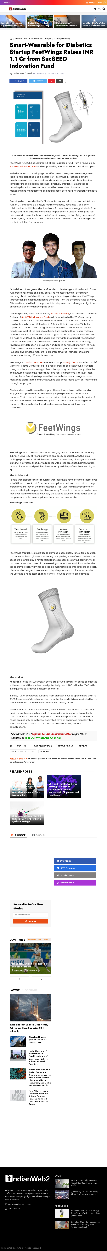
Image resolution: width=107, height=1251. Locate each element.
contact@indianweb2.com (19, 1204)
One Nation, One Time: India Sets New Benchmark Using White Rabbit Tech (66, 25)
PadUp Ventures (35, 362)
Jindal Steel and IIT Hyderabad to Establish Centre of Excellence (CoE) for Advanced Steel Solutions (38, 1057)
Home (5, 3)
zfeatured (44, 751)
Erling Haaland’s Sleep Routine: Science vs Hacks (30, 965)
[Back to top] (100, 1244)
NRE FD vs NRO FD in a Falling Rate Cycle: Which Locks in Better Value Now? (86, 1213)
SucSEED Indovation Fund (23, 166)
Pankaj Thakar (70, 362)
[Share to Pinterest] (51, 81)
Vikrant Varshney (59, 313)
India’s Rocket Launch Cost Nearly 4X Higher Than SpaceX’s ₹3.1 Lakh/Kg (29, 1028)
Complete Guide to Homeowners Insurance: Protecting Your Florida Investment (85, 1224)
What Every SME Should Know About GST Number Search (84, 1193)
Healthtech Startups (41, 38)
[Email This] (59, 81)
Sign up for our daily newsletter (51, 734)
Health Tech (21, 38)
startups (83, 746)
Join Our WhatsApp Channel (43, 738)
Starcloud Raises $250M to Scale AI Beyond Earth (38, 1039)
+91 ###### (14, 1208)
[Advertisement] (30, 871)
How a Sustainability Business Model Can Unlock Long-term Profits (84, 1183)
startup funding (62, 38)
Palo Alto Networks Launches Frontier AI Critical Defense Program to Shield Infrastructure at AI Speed (39, 1097)
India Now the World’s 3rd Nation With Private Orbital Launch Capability (94, 25)
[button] (5, 2)
